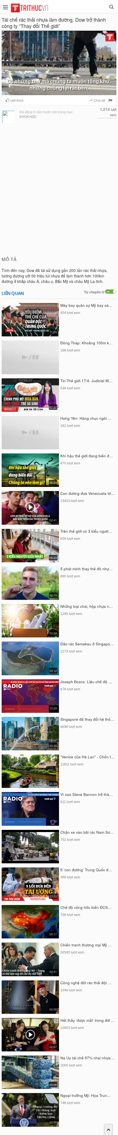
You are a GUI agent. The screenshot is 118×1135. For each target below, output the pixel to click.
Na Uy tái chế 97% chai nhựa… (87, 1057)
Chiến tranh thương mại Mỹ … (86, 944)
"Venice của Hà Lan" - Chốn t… (87, 756)
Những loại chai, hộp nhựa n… (86, 606)
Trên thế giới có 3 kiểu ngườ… (86, 531)
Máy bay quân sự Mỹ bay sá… (86, 305)
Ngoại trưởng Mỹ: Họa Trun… (85, 1095)
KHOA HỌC (28, 117)
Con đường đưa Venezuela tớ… (87, 493)
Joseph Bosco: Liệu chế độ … (86, 681)
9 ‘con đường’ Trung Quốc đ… (86, 869)
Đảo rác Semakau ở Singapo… (87, 643)
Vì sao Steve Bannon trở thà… (86, 794)
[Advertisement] (59, 189)
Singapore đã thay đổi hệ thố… (87, 719)
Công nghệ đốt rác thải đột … (86, 982)
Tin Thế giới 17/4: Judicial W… (86, 380)
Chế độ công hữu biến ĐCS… (86, 907)
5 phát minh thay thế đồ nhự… (86, 568)
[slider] (58, 91)
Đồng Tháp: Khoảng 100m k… (86, 342)
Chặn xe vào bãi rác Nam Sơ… (87, 832)
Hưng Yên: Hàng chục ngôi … (86, 418)
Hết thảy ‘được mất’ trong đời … (87, 1020)
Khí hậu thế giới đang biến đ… (86, 455)
